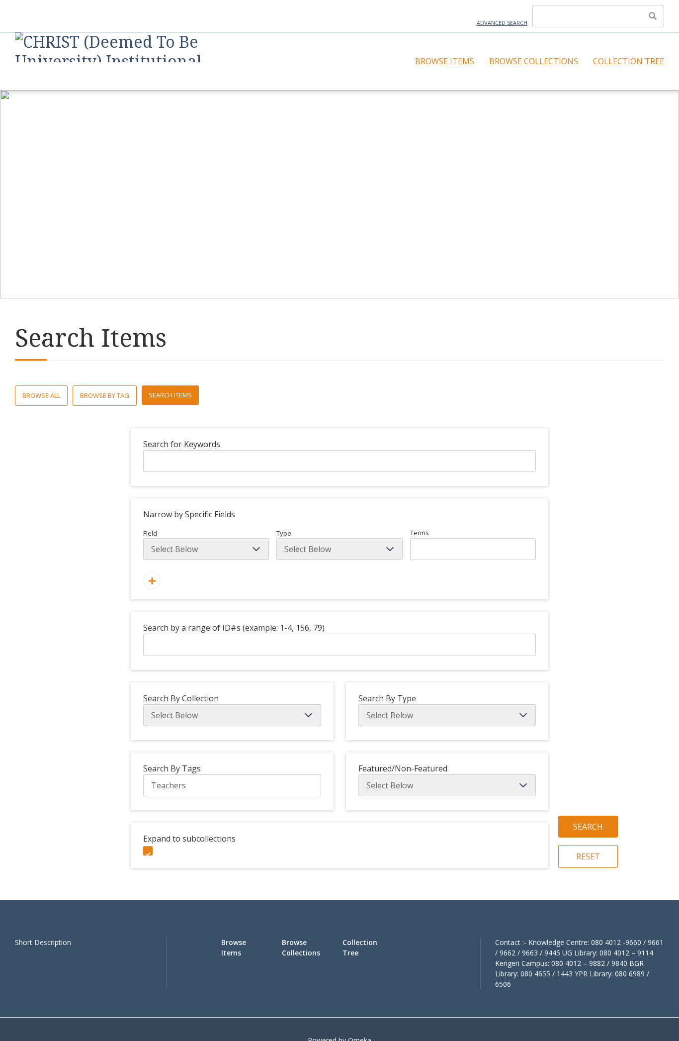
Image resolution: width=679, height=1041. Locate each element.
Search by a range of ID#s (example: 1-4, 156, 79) (234, 627)
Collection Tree (628, 61)
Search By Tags (172, 768)
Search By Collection (181, 698)
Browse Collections (533, 61)
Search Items (170, 394)
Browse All (41, 395)
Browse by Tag (104, 395)
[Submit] (652, 16)
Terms (419, 532)
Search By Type (387, 698)
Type (283, 533)
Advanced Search (502, 22)
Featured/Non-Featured (402, 768)
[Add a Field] (152, 580)
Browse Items (444, 61)
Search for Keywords (181, 444)
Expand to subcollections (189, 838)
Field (150, 533)
